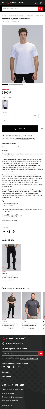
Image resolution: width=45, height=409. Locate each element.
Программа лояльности (10, 400)
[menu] (3, 2)
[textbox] (20, 9)
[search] (40, 9)
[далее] (40, 353)
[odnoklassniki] (14, 231)
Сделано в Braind (7, 405)
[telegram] (9, 231)
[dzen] (19, 367)
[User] (36, 2)
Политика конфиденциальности (12, 397)
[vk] (4, 231)
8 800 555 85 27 (15, 343)
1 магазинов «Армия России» (25, 138)
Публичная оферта (8, 394)
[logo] (15, 2)
